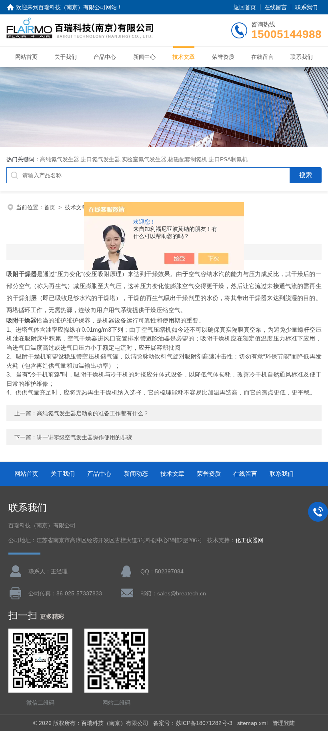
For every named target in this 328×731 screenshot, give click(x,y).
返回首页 (245, 7)
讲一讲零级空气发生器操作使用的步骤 (84, 437)
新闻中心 (144, 57)
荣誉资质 (223, 57)
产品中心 (105, 57)
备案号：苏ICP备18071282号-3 (192, 723)
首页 (49, 207)
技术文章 (183, 57)
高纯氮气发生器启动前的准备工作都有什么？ (93, 413)
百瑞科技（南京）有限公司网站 (77, 7)
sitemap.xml (252, 723)
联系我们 (306, 7)
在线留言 (275, 7)
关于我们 (65, 57)
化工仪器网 (249, 540)
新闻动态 (136, 473)
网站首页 (26, 57)
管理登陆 (283, 723)
